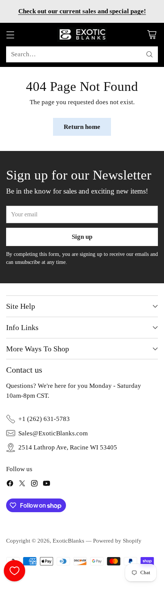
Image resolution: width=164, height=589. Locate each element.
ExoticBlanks (68, 541)
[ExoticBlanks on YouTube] (46, 485)
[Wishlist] (14, 570)
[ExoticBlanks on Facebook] (9, 485)
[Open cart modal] (151, 35)
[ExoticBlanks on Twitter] (22, 485)
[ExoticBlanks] (82, 34)
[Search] (149, 54)
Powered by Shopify (117, 541)
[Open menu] (10, 35)
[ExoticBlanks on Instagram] (34, 485)
